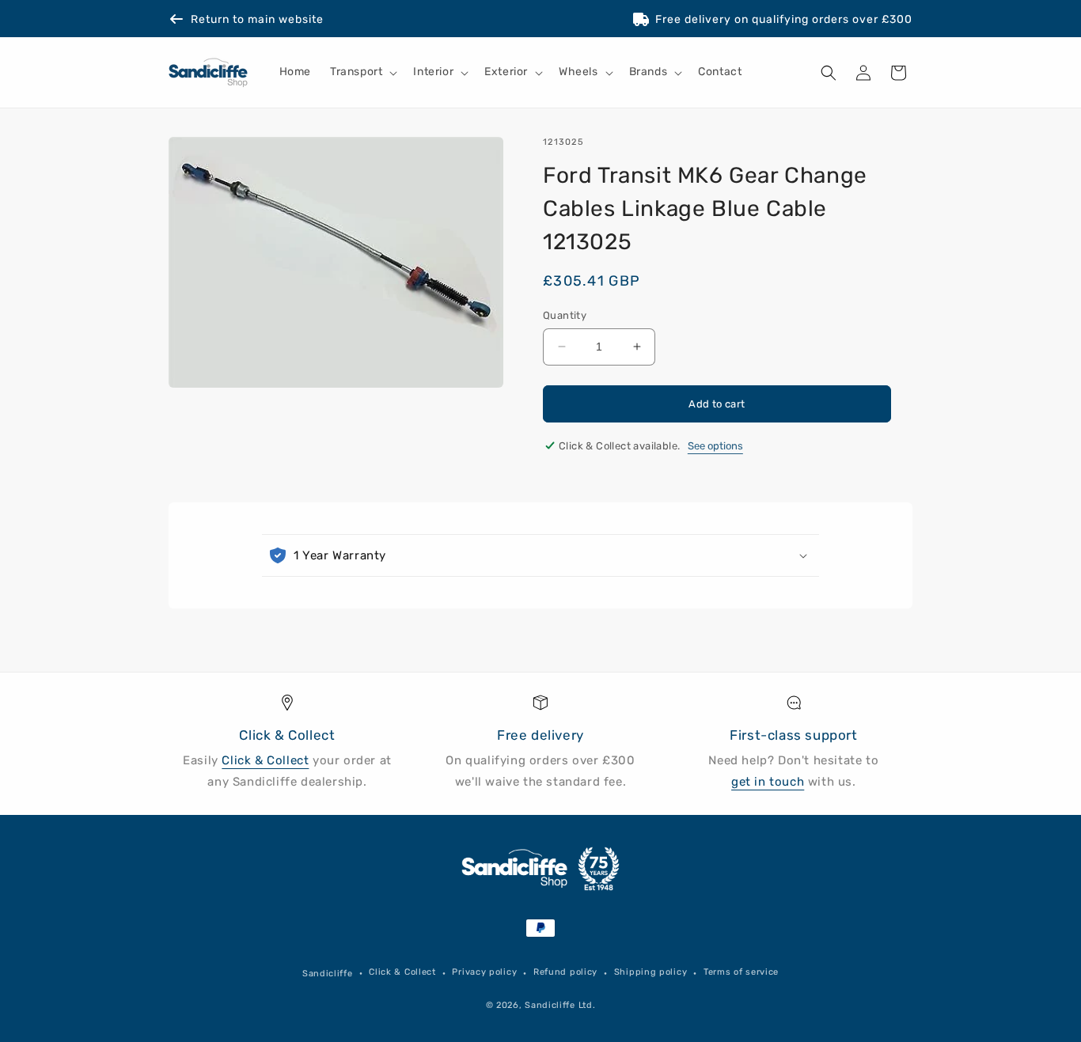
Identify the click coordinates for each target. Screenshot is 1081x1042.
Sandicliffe (327, 973)
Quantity (564, 315)
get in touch (767, 782)
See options (715, 446)
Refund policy (565, 972)
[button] (362, 72)
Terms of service (741, 972)
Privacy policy (484, 972)
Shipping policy (651, 972)
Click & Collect (265, 760)
